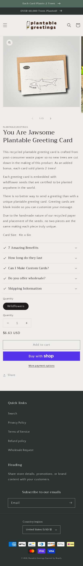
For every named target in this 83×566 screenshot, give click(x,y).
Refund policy (17, 441)
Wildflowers (15, 306)
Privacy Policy (17, 422)
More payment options (42, 365)
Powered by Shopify (53, 558)
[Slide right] (50, 118)
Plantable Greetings (36, 558)
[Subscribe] (70, 502)
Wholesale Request (20, 450)
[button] (5, 25)
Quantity (8, 315)
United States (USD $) (39, 529)
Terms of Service (19, 431)
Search (12, 413)
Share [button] (11, 375)
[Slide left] (32, 118)
